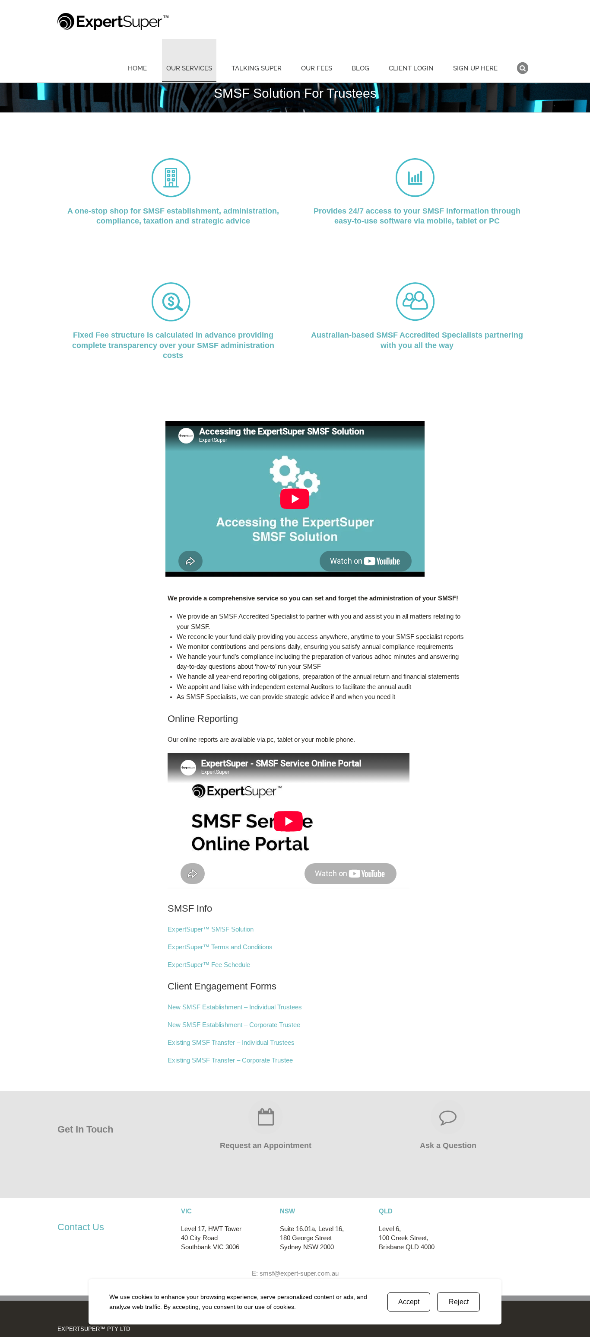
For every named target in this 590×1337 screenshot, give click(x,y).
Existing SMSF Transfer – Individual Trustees (231, 1042)
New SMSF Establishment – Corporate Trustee (234, 1024)
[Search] (523, 60)
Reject (459, 1301)
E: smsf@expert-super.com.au (295, 1273)
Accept (408, 1301)
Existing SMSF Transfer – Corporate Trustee (230, 1060)
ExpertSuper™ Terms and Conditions (220, 947)
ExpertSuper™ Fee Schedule (209, 964)
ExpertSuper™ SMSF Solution (211, 929)
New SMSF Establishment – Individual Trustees (235, 1007)
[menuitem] (143, 60)
